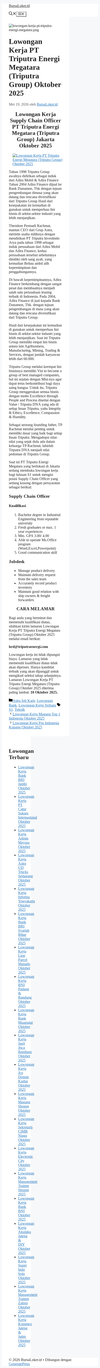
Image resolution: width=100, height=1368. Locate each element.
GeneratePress (19, 1364)
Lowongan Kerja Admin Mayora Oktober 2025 (26, 840)
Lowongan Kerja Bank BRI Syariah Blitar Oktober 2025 (26, 928)
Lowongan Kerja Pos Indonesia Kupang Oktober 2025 (34, 725)
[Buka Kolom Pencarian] (12, 14)
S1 (11, 709)
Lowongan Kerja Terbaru (37, 705)
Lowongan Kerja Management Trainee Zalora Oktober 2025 (27, 1298)
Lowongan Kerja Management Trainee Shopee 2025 (27, 1183)
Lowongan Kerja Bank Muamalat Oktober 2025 (26, 1020)
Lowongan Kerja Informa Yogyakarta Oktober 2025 (26, 899)
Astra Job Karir (24, 701)
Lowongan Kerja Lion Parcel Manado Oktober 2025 (26, 959)
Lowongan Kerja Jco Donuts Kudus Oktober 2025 (26, 1076)
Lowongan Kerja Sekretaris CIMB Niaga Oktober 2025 (26, 1131)
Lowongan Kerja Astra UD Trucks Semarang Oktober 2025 (26, 869)
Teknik (20, 709)
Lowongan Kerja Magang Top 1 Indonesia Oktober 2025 (34, 716)
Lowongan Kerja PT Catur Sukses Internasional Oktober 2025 (27, 811)
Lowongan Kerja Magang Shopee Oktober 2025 (26, 1104)
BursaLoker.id (19, 6)
